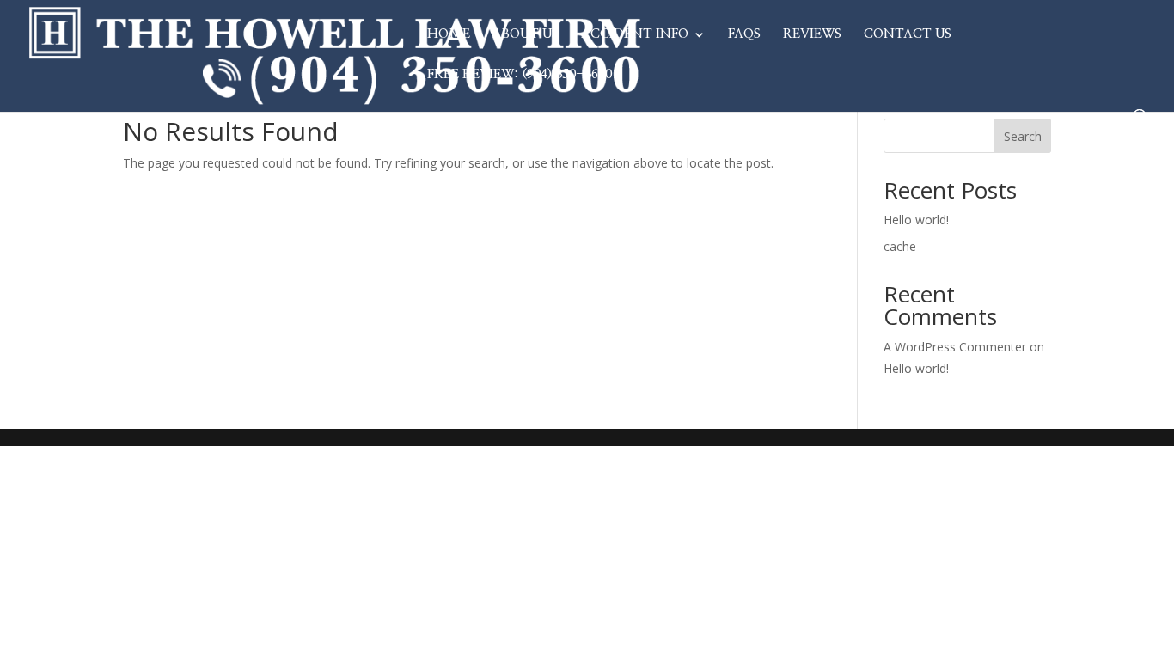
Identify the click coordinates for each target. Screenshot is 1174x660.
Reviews (812, 34)
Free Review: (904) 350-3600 (519, 75)
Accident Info (634, 34)
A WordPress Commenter (955, 347)
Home (448, 34)
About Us (525, 34)
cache (900, 246)
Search (1023, 136)
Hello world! (916, 219)
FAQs (744, 34)
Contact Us (907, 34)
